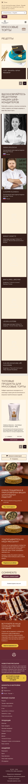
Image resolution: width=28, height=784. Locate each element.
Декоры (3, 736)
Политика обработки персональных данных (14, 776)
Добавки (4, 733)
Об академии (5, 761)
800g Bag (19, 436)
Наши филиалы (6, 756)
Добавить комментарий (11, 576)
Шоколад (4, 723)
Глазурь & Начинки (6, 731)
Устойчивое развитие (7, 706)
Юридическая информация (14, 774)
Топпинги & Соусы (6, 738)
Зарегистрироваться (10, 645)
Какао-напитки (5, 743)
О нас (3, 708)
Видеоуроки (5, 751)
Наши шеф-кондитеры (7, 758)
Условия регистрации (14, 778)
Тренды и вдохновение (7, 703)
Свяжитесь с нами (6, 713)
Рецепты (4, 700)
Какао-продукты (6, 726)
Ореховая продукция (7, 728)
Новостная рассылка (7, 716)
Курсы (3, 753)
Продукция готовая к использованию (11, 741)
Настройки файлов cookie (14, 781)
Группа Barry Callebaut (8, 711)
